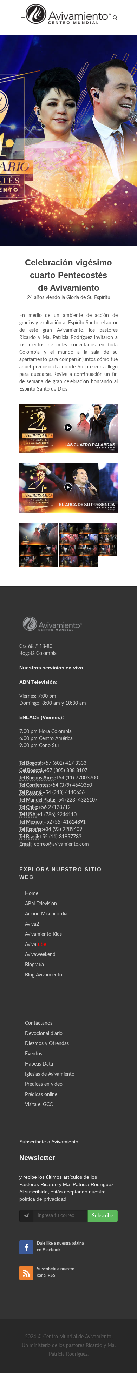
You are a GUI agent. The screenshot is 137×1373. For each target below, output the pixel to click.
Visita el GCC (39, 1104)
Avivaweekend (40, 954)
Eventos (33, 1053)
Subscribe (102, 1215)
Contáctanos (38, 1023)
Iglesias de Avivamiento (49, 1074)
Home (31, 893)
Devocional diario (44, 1033)
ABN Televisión (41, 903)
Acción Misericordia (46, 914)
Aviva (35, 944)
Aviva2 (32, 924)
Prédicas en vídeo (44, 1084)
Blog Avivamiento (43, 975)
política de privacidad (42, 1199)
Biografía (34, 964)
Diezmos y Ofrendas (47, 1043)
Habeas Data (39, 1064)
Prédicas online (41, 1094)
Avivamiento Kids (43, 934)
